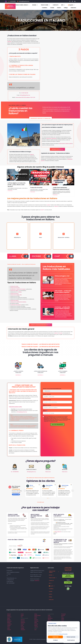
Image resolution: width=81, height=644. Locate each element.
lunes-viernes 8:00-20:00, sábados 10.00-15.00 (25, 97)
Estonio (22, 624)
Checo (8, 626)
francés (60, 333)
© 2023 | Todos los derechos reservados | (37, 639)
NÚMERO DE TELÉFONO (47, 405)
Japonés (36, 626)
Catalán (52, 7)
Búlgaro (9, 622)
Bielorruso (9, 621)
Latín (35, 629)
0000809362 (37, 580)
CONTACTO (55, 5)
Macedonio (50, 618)
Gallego (66, 7)
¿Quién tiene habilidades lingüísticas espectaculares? (61, 188)
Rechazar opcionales (71, 636)
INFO (62, 5)
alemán (56, 333)
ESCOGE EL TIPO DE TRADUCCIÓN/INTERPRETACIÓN (52, 388)
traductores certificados (51, 138)
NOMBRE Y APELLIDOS (47, 394)
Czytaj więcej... (10, 190)
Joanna (63, 485)
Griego (35, 614)
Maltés (49, 619)
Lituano (49, 616)
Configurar (55, 640)
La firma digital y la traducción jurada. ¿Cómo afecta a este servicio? (16, 184)
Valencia (56, 206)
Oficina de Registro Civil (62, 276)
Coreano (9, 629)
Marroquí (50, 621)
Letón (49, 615)
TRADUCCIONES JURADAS (22, 5)
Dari (22, 616)
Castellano (44, 7)
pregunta (32, 154)
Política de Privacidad (63, 633)
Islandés (36, 624)
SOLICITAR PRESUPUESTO (57, 424)
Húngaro (36, 619)
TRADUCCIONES (44, 5)
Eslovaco (23, 619)
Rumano (63, 615)
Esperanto (23, 622)
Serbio (62, 618)
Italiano (35, 625)
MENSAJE (44, 410)
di (36, 618)
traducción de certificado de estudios (18, 301)
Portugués (63, 614)
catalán (48, 204)
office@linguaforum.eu (31, 471)
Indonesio (36, 621)
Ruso (62, 616)
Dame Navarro (49, 485)
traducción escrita (14, 286)
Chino (8, 628)
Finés (22, 625)
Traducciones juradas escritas (15, 406)
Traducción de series (36, 187)
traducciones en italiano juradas (65, 143)
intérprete (9, 41)
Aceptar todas (55, 636)
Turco (62, 621)
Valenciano (73, 7)
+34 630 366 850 (24, 92)
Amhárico (9, 616)
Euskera (59, 7)
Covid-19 (42, 209)
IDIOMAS (34, 5)
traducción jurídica (14, 300)
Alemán (8, 615)
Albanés (9, 614)
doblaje (19, 292)
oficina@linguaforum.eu (25, 95)
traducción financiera (15, 287)
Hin (35, 618)
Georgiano (23, 629)
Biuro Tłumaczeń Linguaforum (16, 487)
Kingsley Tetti (32, 485)
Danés (22, 615)
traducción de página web (16, 294)
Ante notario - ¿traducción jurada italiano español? (63, 291)
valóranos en (15, 494)
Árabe (8, 618)
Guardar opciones (71, 640)
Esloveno (23, 621)
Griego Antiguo (37, 615)
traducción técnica (14, 293)
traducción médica (14, 290)
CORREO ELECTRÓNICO (47, 399)
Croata (22, 614)
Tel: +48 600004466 (15, 471)
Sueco (62, 619)
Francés (22, 626)
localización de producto (16, 304)
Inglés (35, 622)
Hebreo (35, 616)
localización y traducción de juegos (18, 289)
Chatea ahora (48, 471)
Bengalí (8, 619)
